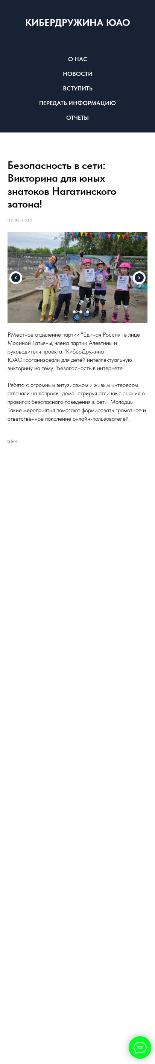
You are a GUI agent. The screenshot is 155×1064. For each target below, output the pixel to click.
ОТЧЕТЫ (77, 117)
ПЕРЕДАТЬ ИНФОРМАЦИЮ (77, 103)
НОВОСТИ (78, 73)
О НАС (77, 59)
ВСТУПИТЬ (78, 88)
